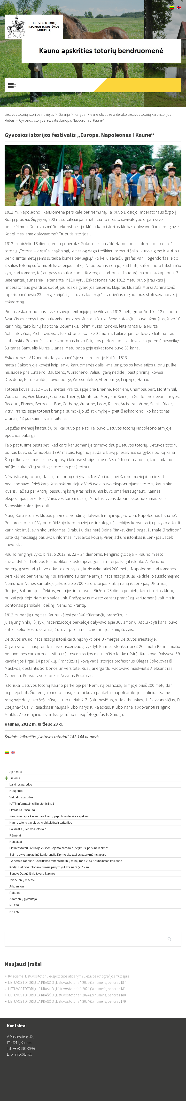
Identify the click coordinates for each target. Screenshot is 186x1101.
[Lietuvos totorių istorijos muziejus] (34, 27)
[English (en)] (179, 7)
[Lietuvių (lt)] (172, 7)
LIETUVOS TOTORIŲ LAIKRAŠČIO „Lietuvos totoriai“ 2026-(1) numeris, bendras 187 (67, 982)
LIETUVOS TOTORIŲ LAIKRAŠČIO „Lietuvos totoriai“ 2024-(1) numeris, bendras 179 (67, 1001)
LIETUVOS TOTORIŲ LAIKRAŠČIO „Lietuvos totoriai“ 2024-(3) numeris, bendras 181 (67, 988)
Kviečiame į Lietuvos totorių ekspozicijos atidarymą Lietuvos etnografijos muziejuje (68, 976)
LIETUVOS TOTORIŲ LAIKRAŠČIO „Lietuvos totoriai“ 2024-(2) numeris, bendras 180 (67, 995)
